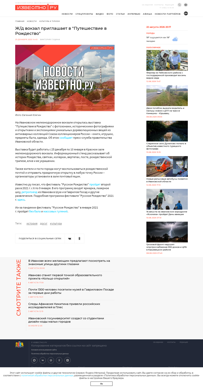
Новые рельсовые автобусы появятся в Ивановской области (167, 180)
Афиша (147, 14)
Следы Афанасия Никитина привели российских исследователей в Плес (64, 305)
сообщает (66, 138)
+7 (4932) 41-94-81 (167, 8)
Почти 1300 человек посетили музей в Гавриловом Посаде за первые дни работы (71, 291)
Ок (101, 384)
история (32, 223)
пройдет (95, 184)
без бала (35, 211)
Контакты (159, 5)
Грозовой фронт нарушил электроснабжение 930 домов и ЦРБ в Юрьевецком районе (166, 247)
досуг (43, 223)
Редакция (169, 5)
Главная (19, 21)
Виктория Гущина (50, 39)
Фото (110, 14)
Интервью (134, 14)
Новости (67, 14)
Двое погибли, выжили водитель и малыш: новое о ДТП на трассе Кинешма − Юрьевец (165, 111)
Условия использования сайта (44, 349)
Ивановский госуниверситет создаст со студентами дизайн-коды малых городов (66, 320)
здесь (21, 199)
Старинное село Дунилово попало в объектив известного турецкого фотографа (166, 146)
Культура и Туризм (49, 21)
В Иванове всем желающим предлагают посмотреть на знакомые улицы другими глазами (69, 262)
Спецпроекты (84, 14)
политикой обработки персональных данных (47, 375)
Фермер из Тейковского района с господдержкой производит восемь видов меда (166, 75)
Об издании (147, 5)
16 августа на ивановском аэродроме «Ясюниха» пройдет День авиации (166, 213)
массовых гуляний (55, 211)
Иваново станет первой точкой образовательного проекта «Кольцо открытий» (65, 277)
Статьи (120, 14)
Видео (100, 14)
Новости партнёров (167, 14)
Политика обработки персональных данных (50, 353)
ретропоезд (29, 192)
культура (56, 223)
